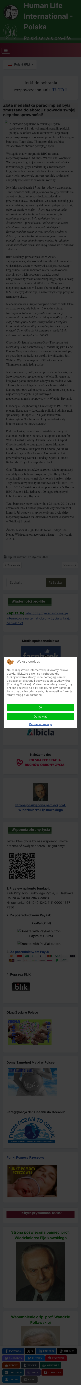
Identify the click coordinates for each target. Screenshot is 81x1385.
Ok (40, 707)
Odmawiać (40, 716)
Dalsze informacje (40, 724)
